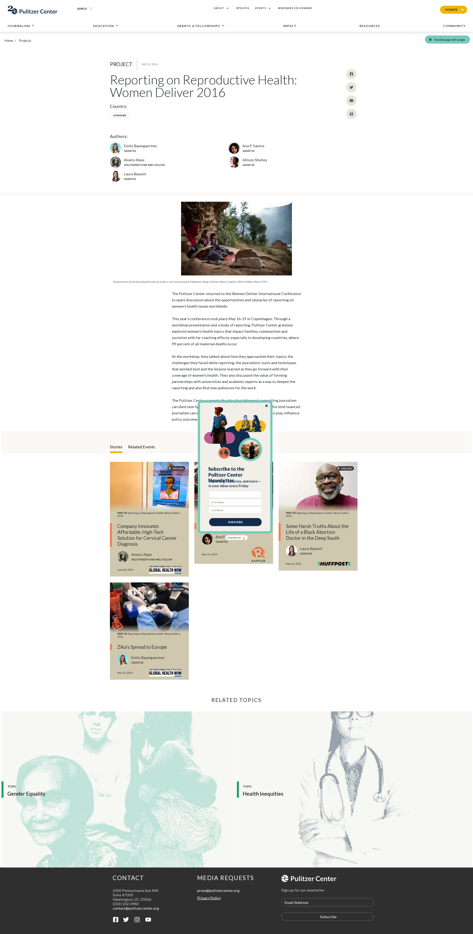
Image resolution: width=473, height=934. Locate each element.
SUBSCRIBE (235, 522)
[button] (235, 474)
